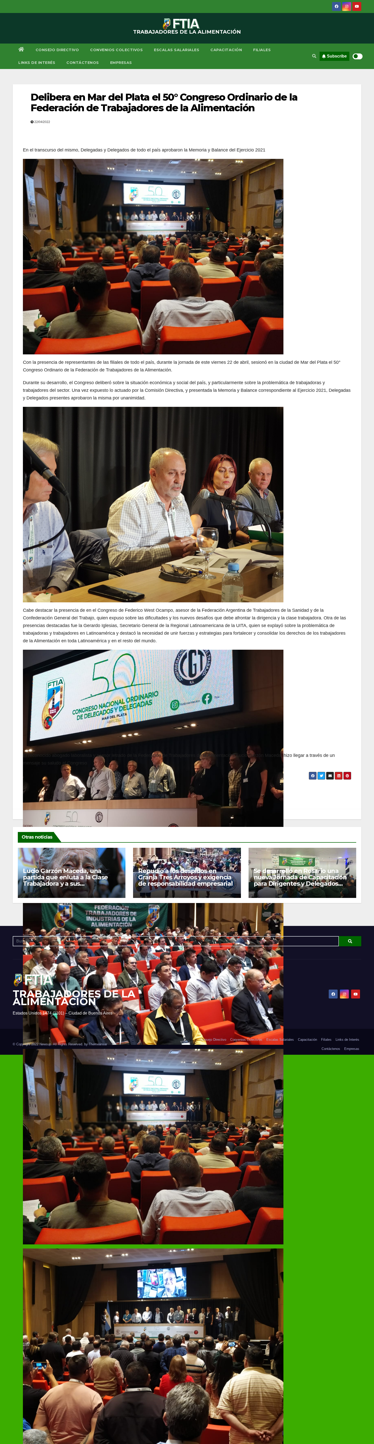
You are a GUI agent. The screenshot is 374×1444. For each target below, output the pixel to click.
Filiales (262, 50)
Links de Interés (36, 62)
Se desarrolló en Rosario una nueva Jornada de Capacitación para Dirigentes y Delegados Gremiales (300, 880)
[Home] (21, 50)
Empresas (121, 62)
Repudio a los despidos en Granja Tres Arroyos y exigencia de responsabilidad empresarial (185, 877)
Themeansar (98, 1044)
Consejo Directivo (57, 50)
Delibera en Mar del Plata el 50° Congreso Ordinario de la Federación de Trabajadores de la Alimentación (164, 102)
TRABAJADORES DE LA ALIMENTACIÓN (187, 32)
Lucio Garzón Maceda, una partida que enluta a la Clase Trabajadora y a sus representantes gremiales (65, 880)
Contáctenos (82, 62)
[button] (314, 56)
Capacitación (226, 50)
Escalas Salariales (176, 50)
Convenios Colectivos (116, 50)
